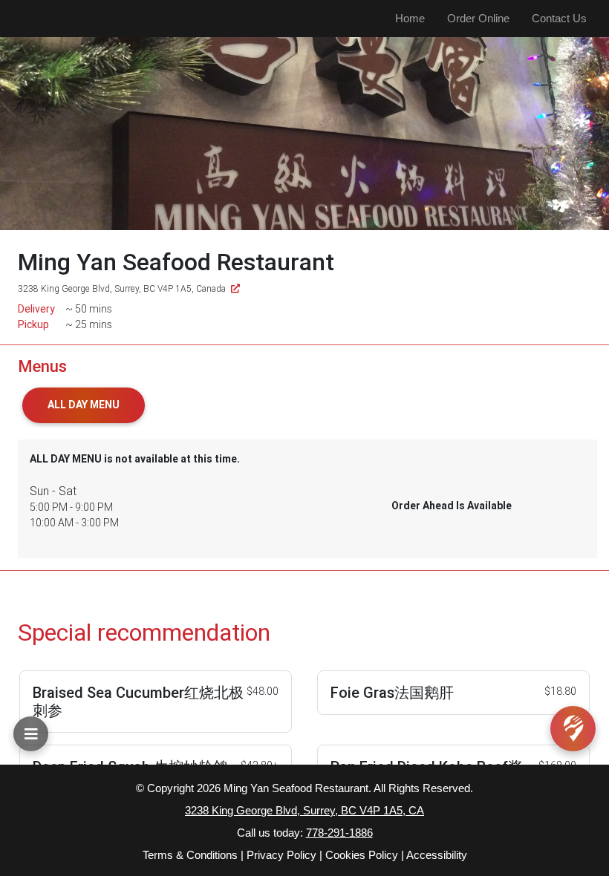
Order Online (478, 18)
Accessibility (436, 855)
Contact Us (559, 18)
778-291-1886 (339, 832)
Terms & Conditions (190, 855)
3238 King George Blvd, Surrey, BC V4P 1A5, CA (304, 810)
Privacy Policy (281, 855)
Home (410, 18)
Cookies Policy (361, 855)
